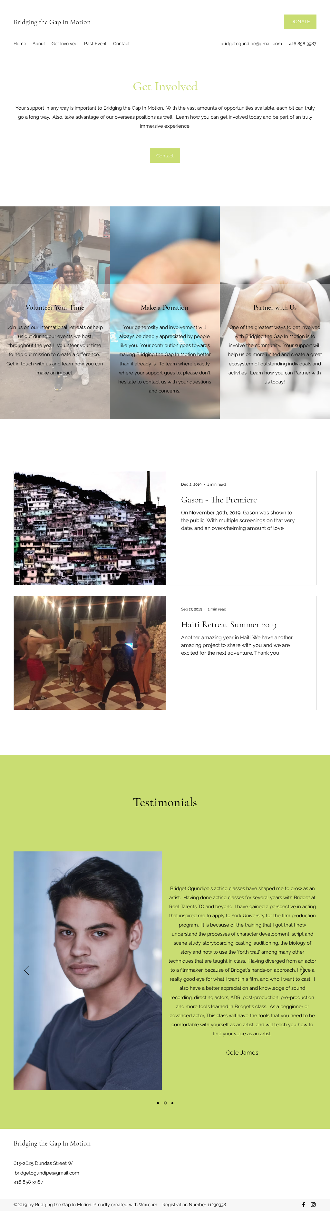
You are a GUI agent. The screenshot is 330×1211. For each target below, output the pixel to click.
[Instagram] (313, 1204)
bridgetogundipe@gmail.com (251, 43)
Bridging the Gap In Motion (52, 22)
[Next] (303, 971)
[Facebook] (303, 1204)
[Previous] (26, 971)
